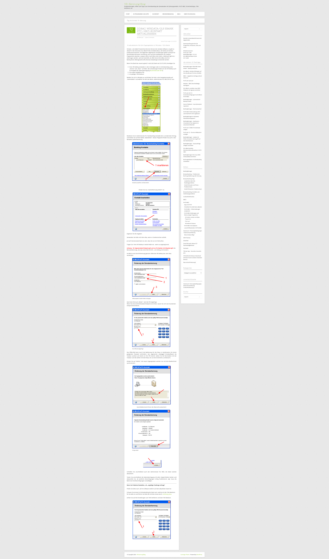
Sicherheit (155, 14)
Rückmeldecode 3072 (156, 70)
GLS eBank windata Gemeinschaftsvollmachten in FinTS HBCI (192, 150)
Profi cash (187, 221)
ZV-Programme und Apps (141, 14)
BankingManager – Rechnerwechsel (192, 109)
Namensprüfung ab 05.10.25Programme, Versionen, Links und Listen (192, 45)
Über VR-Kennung (189, 14)
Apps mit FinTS (188, 204)
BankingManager (187, 171)
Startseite (185, 248)
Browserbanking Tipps (189, 179)
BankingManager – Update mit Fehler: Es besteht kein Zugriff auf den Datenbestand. (191, 138)
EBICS (178, 14)
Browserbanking (168, 14)
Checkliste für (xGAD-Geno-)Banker (193, 207)
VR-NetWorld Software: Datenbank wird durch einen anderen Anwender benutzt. (192, 257)
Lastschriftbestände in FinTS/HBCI (193, 228)
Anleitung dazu (167, 494)
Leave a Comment (149, 37)
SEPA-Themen (186, 237)
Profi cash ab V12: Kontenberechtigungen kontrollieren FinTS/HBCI (192, 94)
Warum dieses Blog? (189, 235)
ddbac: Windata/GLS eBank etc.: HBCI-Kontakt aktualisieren (155, 31)
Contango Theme (185, 554)
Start (128, 14)
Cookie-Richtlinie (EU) (188, 196)
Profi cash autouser (188, 80)
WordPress (199, 554)
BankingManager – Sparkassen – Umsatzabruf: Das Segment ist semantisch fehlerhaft (191, 123)
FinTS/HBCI (186, 202)
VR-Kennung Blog (134, 4)
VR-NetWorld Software (190, 223)
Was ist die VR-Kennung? (189, 262)
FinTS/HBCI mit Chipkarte (190, 225)
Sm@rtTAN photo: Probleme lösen (193, 189)
